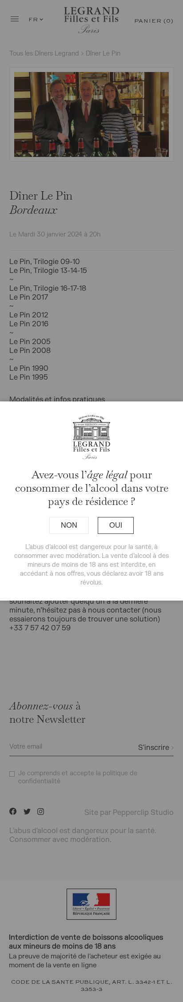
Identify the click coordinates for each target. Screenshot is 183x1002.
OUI (115, 525)
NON (69, 525)
